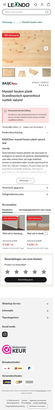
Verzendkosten (41, 391)
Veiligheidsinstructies (13, 194)
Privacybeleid (26, 403)
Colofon (24, 400)
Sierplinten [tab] (7, 210)
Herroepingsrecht (13, 403)
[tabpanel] (26, 233)
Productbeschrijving (12, 132)
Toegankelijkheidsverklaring (15, 406)
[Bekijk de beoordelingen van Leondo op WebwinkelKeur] (14, 349)
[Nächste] (47, 210)
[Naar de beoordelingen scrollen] (44, 85)
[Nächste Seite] (46, 48)
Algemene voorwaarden (38, 400)
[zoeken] (47, 12)
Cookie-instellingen (40, 403)
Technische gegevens (13, 188)
